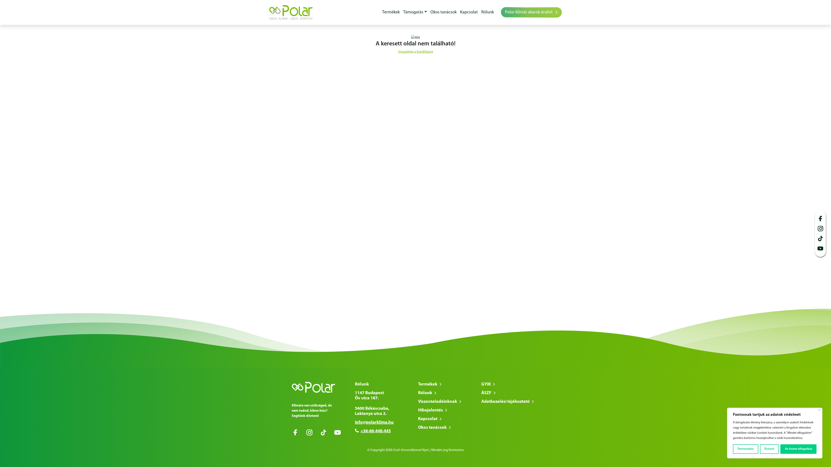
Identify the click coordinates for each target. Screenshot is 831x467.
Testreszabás (745, 449)
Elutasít (769, 449)
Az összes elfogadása (798, 449)
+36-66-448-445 (376, 431)
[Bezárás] (819, 410)
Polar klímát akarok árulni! (529, 12)
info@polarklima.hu (374, 422)
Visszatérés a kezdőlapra (415, 52)
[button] (415, 12)
